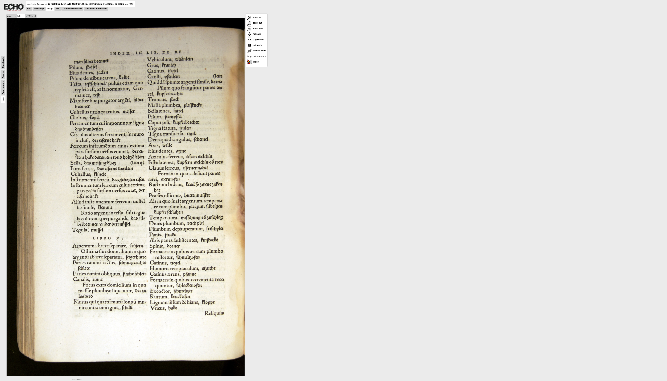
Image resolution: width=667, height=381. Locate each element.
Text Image (39, 8)
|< (13, 16)
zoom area (257, 28)
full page (256, 34)
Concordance (3, 87)
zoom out (257, 23)
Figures (3, 74)
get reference (259, 56)
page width (257, 39)
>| (35, 16)
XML (58, 8)
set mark (257, 45)
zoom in (256, 17)
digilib (255, 62)
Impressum (76, 379)
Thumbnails (3, 62)
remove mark (259, 50)
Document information (96, 8)
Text (29, 8)
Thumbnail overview (72, 8)
